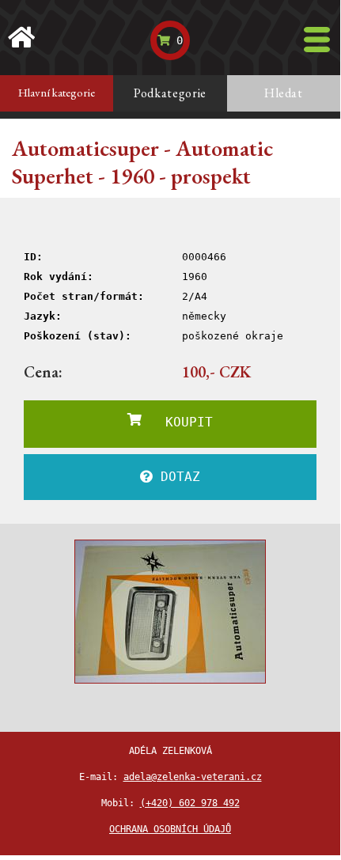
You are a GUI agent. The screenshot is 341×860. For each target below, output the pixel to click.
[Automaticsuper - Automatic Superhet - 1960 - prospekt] (170, 612)
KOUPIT (177, 422)
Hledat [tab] (283, 93)
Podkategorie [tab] (170, 93)
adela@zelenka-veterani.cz (192, 776)
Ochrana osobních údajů (170, 829)
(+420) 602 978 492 (190, 803)
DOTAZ (176, 476)
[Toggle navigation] (317, 39)
